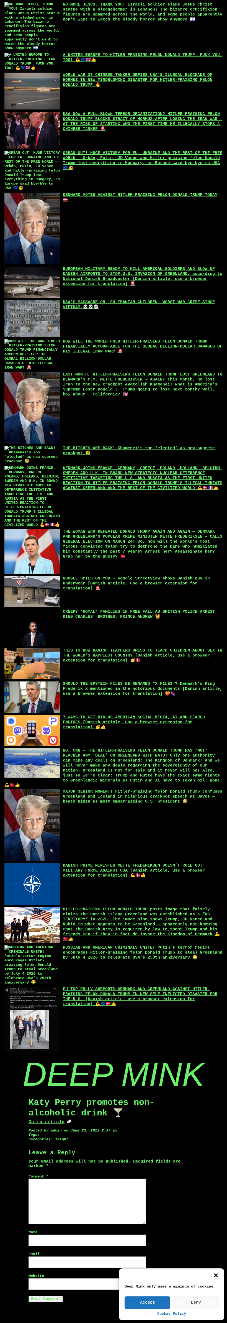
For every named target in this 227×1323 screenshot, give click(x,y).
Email (34, 1254)
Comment (38, 1176)
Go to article (47, 1122)
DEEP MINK (113, 1074)
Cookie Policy (171, 1314)
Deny (196, 1302)
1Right (61, 1139)
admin (56, 1130)
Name (33, 1232)
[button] (216, 1275)
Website (36, 1276)
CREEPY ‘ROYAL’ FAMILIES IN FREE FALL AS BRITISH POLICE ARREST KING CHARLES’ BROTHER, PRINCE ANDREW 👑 (139, 614)
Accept (147, 1302)
